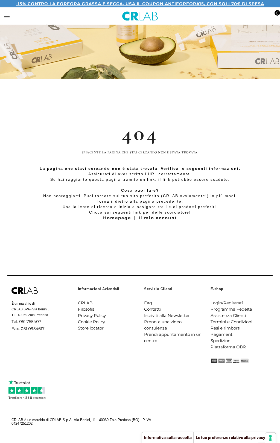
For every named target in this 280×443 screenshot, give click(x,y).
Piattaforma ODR (228, 346)
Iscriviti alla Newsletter (167, 315)
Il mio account (158, 217)
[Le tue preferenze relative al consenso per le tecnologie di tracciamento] (270, 438)
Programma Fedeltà (231, 309)
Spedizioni (221, 340)
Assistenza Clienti (228, 315)
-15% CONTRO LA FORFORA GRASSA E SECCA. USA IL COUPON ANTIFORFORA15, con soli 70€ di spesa (140, 3)
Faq (148, 302)
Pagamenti (222, 334)
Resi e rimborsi (226, 328)
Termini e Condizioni (231, 321)
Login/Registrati (227, 302)
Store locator (91, 328)
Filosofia (86, 309)
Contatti (152, 309)
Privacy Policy (92, 315)
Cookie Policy (91, 321)
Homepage (117, 217)
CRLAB (85, 302)
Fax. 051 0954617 (28, 328)
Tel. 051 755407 (26, 321)
